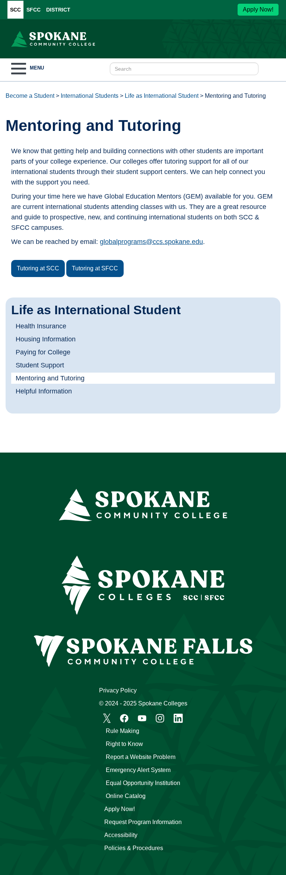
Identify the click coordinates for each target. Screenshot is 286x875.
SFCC (33, 10)
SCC (15, 10)
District (58, 10)
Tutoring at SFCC (95, 268)
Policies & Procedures (133, 848)
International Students (89, 96)
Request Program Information (143, 822)
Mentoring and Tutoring (50, 378)
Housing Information (46, 339)
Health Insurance (41, 326)
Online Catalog (126, 796)
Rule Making (122, 731)
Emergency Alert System (138, 770)
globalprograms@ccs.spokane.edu (151, 241)
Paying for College (43, 352)
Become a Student (30, 96)
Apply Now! (258, 9)
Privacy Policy (118, 690)
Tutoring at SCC (38, 268)
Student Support (40, 365)
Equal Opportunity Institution (143, 783)
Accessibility (120, 835)
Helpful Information (44, 391)
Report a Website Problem (140, 757)
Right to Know (124, 744)
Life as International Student (161, 96)
